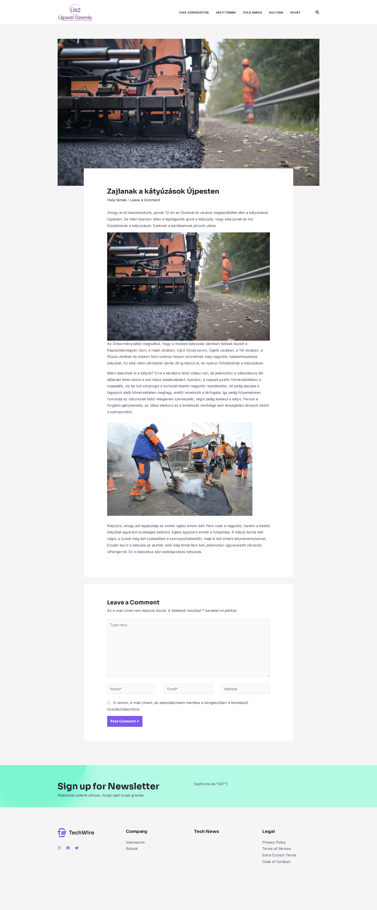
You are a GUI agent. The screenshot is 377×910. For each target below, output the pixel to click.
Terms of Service (276, 848)
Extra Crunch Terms (279, 855)
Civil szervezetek (194, 12)
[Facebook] (68, 848)
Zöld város (252, 12)
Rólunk (132, 848)
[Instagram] (59, 848)
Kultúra (276, 12)
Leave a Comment (145, 200)
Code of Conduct (276, 861)
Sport (295, 12)
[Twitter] (77, 848)
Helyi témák (226, 12)
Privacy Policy (274, 842)
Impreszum (135, 842)
